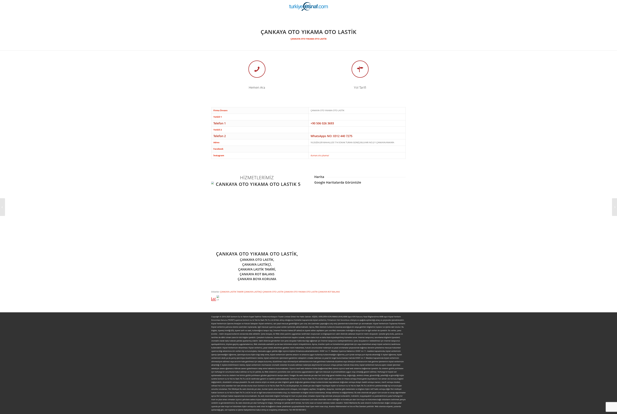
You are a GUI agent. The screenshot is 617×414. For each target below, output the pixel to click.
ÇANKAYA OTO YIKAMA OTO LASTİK (309, 38)
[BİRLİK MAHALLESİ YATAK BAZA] (2, 207)
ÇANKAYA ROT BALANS (329, 291)
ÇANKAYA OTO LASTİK (273, 291)
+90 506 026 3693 (322, 123)
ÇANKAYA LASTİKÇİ (253, 291)
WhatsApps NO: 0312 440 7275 (331, 136)
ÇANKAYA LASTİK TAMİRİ (232, 291)
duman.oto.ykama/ (320, 155)
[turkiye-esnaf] (308, 6)
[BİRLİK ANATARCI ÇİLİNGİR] (614, 207)
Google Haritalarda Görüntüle (337, 182)
